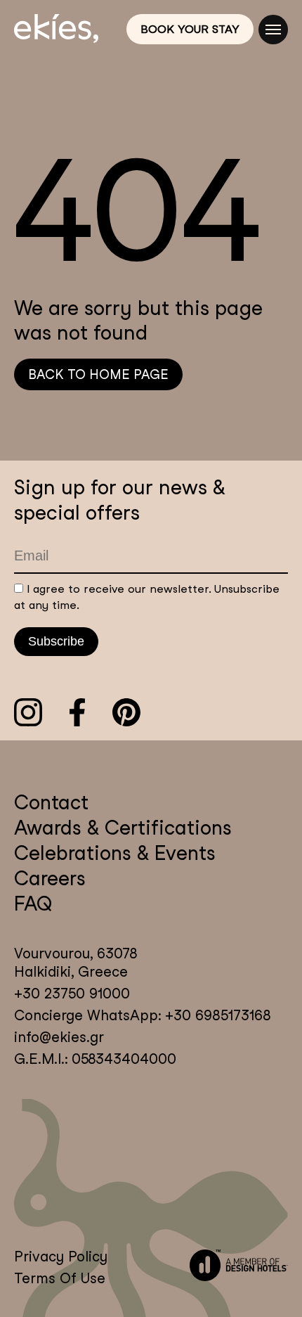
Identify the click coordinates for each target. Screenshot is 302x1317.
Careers (50, 878)
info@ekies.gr (59, 1037)
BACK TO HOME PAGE (98, 374)
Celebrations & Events (115, 853)
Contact (51, 802)
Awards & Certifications (123, 828)
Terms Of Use (59, 1278)
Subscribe (56, 641)
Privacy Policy (60, 1256)
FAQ (33, 904)
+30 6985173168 (216, 1015)
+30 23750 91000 (72, 993)
